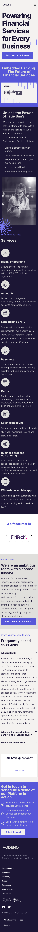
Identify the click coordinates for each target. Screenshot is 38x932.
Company (6, 877)
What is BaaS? (8, 653)
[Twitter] (9, 907)
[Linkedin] (3, 907)
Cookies (23, 920)
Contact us (6, 893)
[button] (19, 4)
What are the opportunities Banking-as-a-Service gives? (16, 733)
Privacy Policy (7, 889)
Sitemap (7, 925)
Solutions (6, 872)
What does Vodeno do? (13, 742)
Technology (7, 868)
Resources (6, 885)
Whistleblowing (10, 920)
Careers (5, 881)
